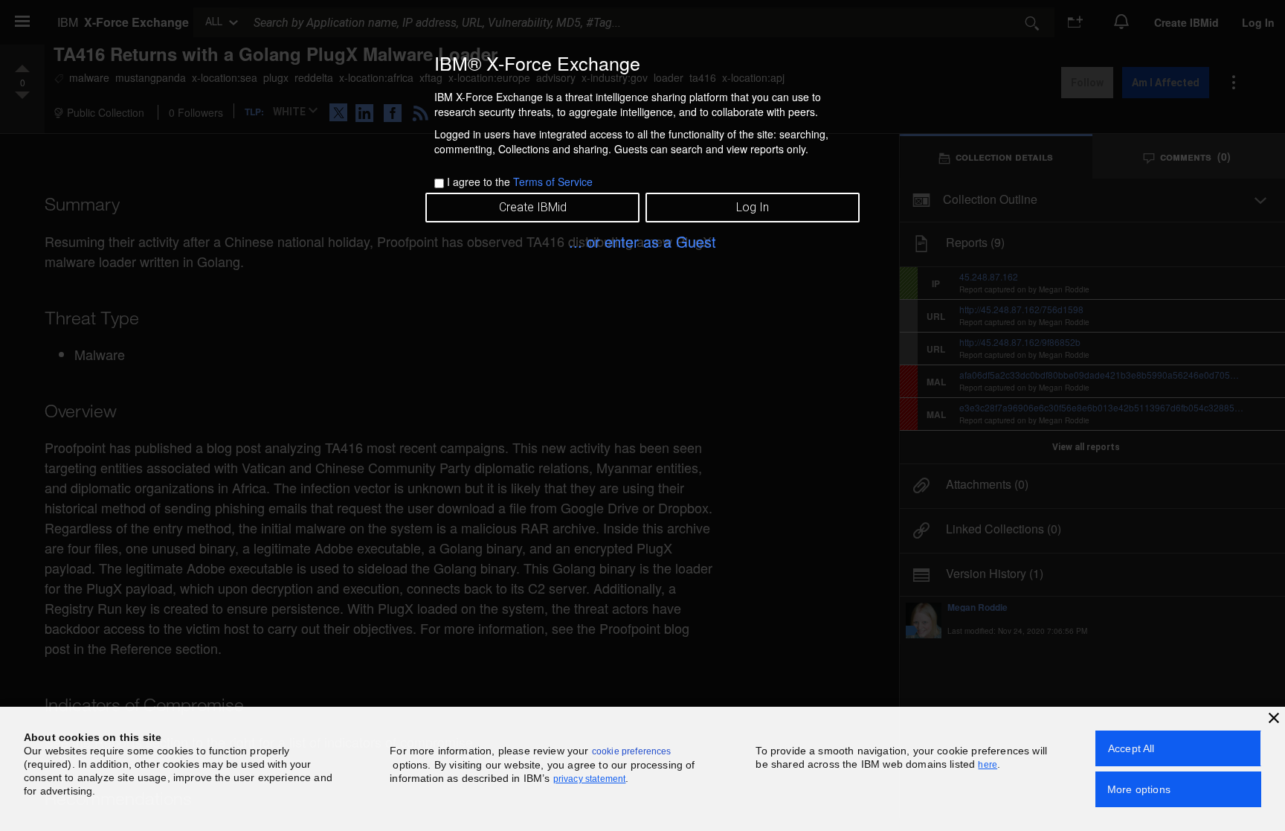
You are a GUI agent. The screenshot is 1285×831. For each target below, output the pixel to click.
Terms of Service (553, 181)
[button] (1274, 718)
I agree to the (520, 181)
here (987, 765)
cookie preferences (632, 751)
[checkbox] (439, 183)
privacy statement (589, 779)
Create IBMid (533, 207)
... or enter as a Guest (642, 241)
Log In (752, 207)
